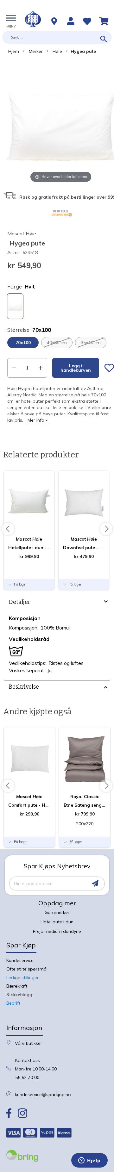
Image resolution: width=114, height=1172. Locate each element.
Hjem (13, 51)
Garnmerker (57, 912)
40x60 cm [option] (57, 342)
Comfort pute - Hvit (29, 805)
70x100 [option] (23, 342)
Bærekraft (16, 986)
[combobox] (57, 37)
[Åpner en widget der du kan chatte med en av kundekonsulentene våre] (89, 1161)
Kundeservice (20, 960)
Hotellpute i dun (57, 922)
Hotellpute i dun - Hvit (29, 547)
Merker (36, 51)
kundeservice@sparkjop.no (43, 1094)
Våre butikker (28, 1043)
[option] (15, 306)
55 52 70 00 (27, 1077)
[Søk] (103, 39)
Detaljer (19, 601)
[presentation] (57, 603)
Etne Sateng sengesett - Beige (85, 805)
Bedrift (13, 1003)
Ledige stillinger (22, 977)
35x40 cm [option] (91, 342)
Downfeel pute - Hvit (83, 547)
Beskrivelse (24, 686)
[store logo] (33, 18)
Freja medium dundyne (57, 931)
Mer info (36, 420)
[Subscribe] (95, 883)
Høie (57, 51)
